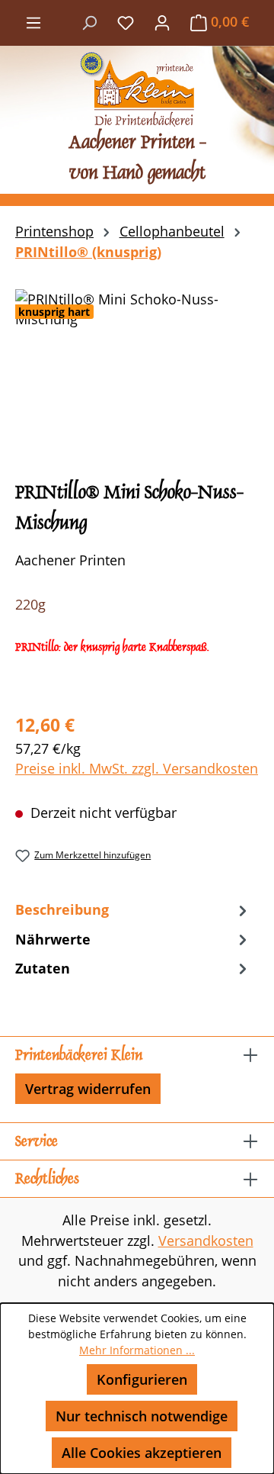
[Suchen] (89, 21)
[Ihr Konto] (162, 21)
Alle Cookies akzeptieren (141, 1452)
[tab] (133, 909)
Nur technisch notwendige (142, 1416)
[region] (137, 375)
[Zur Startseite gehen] (137, 89)
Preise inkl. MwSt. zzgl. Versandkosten (136, 768)
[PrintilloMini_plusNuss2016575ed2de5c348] (137, 375)
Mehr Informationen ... (137, 1350)
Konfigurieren (142, 1379)
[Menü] (33, 21)
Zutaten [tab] (42, 968)
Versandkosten (205, 1240)
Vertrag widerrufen (88, 1089)
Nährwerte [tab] (53, 939)
